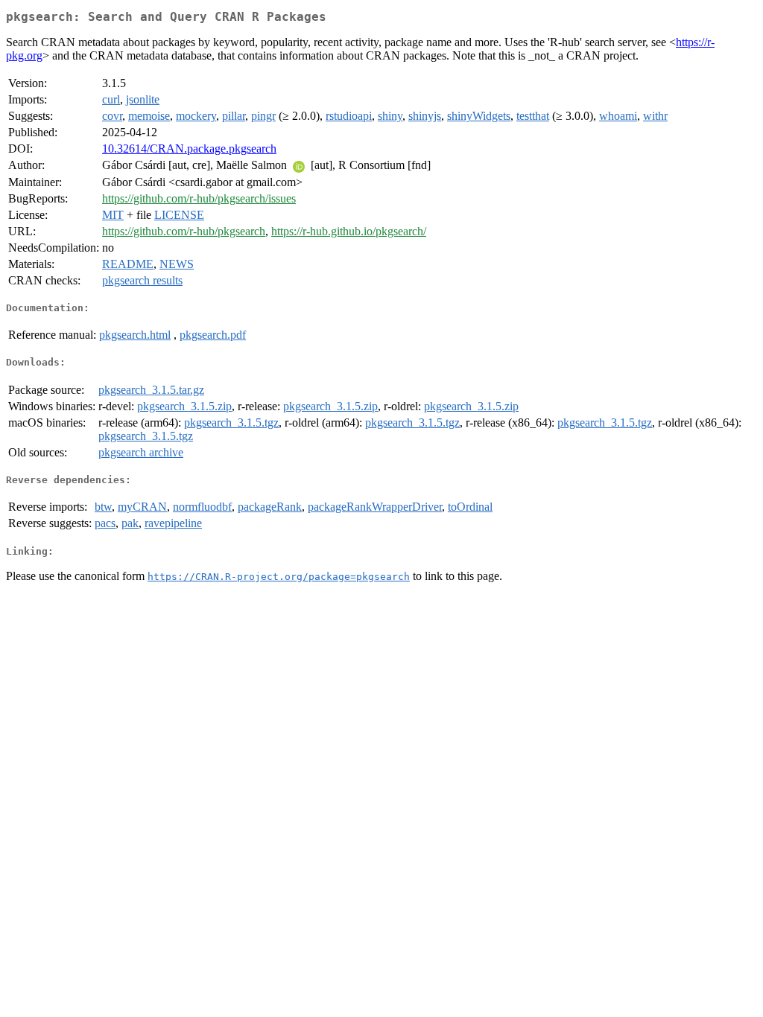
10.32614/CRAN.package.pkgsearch (189, 148)
